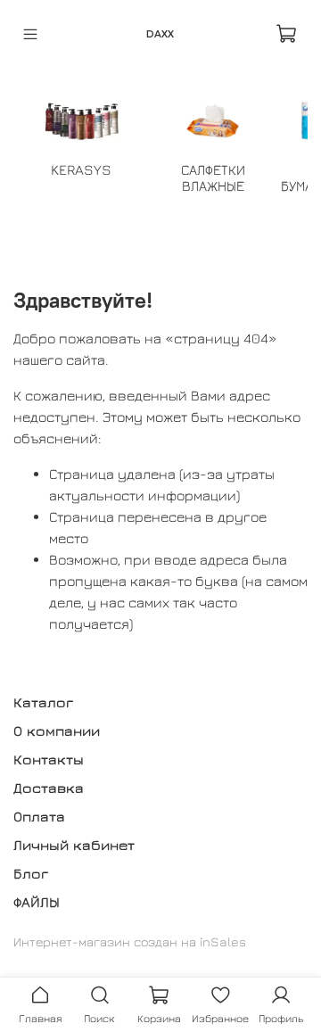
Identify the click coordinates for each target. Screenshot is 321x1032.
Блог (30, 873)
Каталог (43, 702)
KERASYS (81, 169)
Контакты (48, 759)
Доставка (48, 788)
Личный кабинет (74, 845)
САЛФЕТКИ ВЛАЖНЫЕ (213, 177)
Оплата (39, 816)
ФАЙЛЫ (36, 902)
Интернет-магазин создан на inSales (129, 941)
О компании (56, 730)
